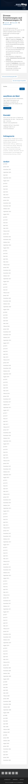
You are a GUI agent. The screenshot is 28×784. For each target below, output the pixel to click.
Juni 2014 (5, 516)
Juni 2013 (5, 550)
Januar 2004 (6, 757)
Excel (4, 147)
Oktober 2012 (6, 572)
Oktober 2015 (6, 472)
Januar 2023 (6, 234)
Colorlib (11, 782)
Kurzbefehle (5, 150)
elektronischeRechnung (7, 145)
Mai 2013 (5, 553)
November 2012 (7, 570)
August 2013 (6, 544)
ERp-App (14, 145)
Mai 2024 (5, 189)
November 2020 (7, 301)
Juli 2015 (5, 480)
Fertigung (7, 147)
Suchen (5, 86)
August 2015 (6, 477)
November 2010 (7, 637)
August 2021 (6, 281)
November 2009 (7, 670)
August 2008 (6, 712)
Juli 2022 (5, 250)
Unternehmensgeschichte (17, 152)
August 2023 (6, 214)
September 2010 (7, 642)
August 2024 (6, 180)
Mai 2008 (5, 721)
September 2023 (7, 211)
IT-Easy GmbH (14, 22)
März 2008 (5, 726)
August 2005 (6, 743)
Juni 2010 (5, 651)
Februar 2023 (6, 231)
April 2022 (5, 259)
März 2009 (5, 693)
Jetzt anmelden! (7, 108)
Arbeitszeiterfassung (7, 138)
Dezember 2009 (7, 667)
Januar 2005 (6, 746)
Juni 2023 (5, 220)
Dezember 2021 (7, 270)
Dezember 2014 (7, 500)
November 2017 (7, 402)
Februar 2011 (6, 628)
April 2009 (5, 690)
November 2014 (7, 502)
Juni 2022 (5, 253)
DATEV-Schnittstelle (6, 143)
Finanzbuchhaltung (13, 147)
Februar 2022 (6, 264)
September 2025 (7, 172)
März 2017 (5, 424)
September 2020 (7, 306)
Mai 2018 (5, 385)
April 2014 (5, 522)
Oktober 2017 (6, 404)
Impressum (15, 779)
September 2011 (7, 609)
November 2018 (7, 368)
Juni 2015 (5, 483)
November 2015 (7, 469)
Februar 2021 (6, 292)
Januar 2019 (6, 362)
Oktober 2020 (6, 304)
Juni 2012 (5, 584)
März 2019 (5, 357)
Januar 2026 (6, 166)
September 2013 (7, 542)
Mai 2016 (5, 452)
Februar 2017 (6, 427)
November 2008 (7, 704)
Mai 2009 (5, 687)
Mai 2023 (5, 222)
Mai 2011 (5, 620)
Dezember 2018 (7, 365)
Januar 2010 (6, 665)
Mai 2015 (5, 486)
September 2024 (7, 178)
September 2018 (7, 374)
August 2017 (6, 410)
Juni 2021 (5, 287)
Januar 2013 (6, 564)
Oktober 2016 (6, 438)
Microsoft (22, 150)
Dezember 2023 (7, 203)
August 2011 (6, 611)
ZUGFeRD (19, 154)
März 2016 (5, 458)
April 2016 (5, 455)
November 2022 (7, 239)
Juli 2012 (5, 581)
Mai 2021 (5, 290)
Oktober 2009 (6, 673)
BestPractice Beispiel (7, 142)
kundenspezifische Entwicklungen (14, 149)
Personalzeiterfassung (7, 152)
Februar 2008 (6, 729)
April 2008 (5, 723)
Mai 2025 (5, 175)
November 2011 (7, 603)
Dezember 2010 (7, 634)
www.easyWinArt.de (12, 122)
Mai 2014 (5, 519)
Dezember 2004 (7, 749)
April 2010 (5, 656)
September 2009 (7, 676)
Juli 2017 (5, 413)
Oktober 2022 (6, 242)
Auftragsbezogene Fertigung (17, 138)
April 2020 (5, 320)
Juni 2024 (5, 186)
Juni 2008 (5, 718)
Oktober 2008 (6, 707)
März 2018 (5, 390)
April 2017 (5, 421)
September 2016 (7, 441)
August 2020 (6, 309)
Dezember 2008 (7, 701)
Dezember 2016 (7, 432)
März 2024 (5, 194)
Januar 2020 (6, 329)
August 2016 (6, 444)
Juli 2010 (5, 648)
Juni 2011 (5, 617)
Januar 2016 (6, 463)
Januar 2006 (6, 737)
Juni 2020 (5, 315)
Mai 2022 (5, 256)
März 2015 (5, 491)
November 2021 (7, 273)
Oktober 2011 (6, 606)
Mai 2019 (5, 351)
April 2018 (5, 388)
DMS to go (13, 143)
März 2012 (5, 592)
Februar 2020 (6, 326)
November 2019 (7, 334)
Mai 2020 (5, 318)
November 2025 (7, 169)
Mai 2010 (5, 653)
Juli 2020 (5, 312)
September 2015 (7, 474)
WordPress (20, 782)
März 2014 (5, 525)
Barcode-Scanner (19, 140)
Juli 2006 (5, 735)
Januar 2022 (6, 267)
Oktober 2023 (6, 208)
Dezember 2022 (7, 236)
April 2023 (5, 225)
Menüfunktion (16, 150)
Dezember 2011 (7, 600)
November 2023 (7, 206)
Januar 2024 (6, 200)
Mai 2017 (5, 418)
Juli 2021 (5, 284)
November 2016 (7, 435)
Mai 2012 (5, 586)
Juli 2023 (5, 217)
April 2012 (5, 589)
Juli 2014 (5, 514)
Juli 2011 (5, 614)
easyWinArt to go (19, 143)
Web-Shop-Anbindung (7, 154)
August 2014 (6, 511)
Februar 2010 (6, 662)
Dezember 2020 (7, 298)
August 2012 (6, 578)
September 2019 (7, 340)
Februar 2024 (6, 197)
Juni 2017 (5, 416)
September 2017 (7, 407)
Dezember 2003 (7, 760)
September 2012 (7, 575)
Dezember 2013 (7, 533)
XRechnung (14, 154)
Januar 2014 (6, 530)
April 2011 (5, 623)
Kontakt (22, 779)
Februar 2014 (6, 528)
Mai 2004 (5, 751)
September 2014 (7, 508)
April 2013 (5, 556)
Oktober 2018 (6, 371)
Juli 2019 (5, 346)
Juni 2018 (5, 382)
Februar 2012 (6, 595)
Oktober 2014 (6, 505)
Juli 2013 (5, 547)
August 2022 (6, 248)
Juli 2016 (5, 446)
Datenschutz (7, 779)
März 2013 (5, 558)
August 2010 (6, 645)
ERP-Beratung (19, 145)
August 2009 (6, 679)
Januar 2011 (6, 631)
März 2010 (5, 659)
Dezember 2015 (7, 466)
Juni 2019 (5, 348)
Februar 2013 (6, 561)
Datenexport (14, 142)
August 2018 (6, 376)
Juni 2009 (5, 684)
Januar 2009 (6, 698)
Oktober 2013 (6, 539)
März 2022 (5, 262)
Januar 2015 (6, 497)
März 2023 (5, 228)
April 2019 (5, 354)
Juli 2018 (5, 379)
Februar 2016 (6, 460)
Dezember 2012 (7, 567)
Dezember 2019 (7, 332)
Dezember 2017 (7, 399)
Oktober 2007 (6, 732)
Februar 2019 (6, 360)
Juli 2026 (5, 164)
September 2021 (7, 278)
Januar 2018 (6, 396)
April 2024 (5, 192)
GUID (19, 147)
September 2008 (7, 709)
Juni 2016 (5, 449)
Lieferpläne (11, 150)
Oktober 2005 (6, 740)
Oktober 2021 (6, 276)
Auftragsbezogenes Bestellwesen (9, 140)
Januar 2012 (6, 597)
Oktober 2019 (6, 337)
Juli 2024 (5, 183)
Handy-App (5, 149)
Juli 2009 (5, 681)
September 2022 (7, 245)
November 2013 (7, 536)
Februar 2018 (6, 393)
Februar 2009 (6, 695)
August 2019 (6, 343)
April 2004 (5, 754)
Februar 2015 (6, 494)
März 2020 (5, 323)
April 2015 (5, 488)
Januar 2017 (6, 430)
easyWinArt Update (7, 24)
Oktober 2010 (6, 639)
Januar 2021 (6, 295)
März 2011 (5, 625)
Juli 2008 (5, 715)
